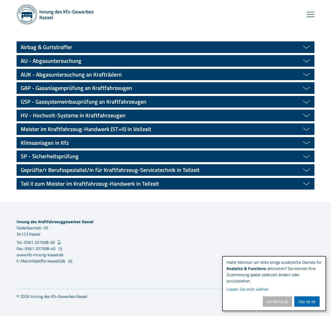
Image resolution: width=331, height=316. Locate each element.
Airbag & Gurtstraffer (46, 47)
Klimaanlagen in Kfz (45, 142)
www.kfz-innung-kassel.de (40, 255)
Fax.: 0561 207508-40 (37, 248)
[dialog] (274, 283)
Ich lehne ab (277, 301)
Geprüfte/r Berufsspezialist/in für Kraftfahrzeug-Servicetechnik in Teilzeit (110, 169)
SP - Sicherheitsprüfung (50, 156)
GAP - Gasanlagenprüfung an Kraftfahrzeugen (76, 88)
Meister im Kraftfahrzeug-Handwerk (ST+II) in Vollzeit (86, 129)
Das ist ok (306, 301)
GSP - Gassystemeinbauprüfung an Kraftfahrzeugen (83, 101)
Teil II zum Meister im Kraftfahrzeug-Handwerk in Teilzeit (90, 183)
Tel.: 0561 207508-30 (36, 242)
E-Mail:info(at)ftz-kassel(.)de (41, 261)
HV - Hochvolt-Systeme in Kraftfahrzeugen (73, 115)
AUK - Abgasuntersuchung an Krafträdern (71, 74)
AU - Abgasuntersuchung (51, 60)
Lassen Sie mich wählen (248, 289)
